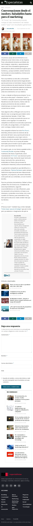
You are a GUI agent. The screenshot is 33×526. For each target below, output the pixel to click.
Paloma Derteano (16, 170)
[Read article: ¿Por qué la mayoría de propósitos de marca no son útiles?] (5, 308)
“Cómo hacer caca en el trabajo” (11, 209)
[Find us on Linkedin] (19, 485)
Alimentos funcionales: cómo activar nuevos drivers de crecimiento (22, 427)
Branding (4, 494)
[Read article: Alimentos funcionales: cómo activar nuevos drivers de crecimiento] (10, 427)
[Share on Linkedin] (20, 53)
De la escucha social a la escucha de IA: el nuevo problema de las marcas (22, 418)
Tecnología (26, 507)
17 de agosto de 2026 (21, 449)
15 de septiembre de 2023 (23, 28)
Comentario (5, 335)
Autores (9, 519)
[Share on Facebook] (5, 53)
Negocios (25, 494)
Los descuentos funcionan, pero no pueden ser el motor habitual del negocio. (21, 455)
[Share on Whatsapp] (12, 53)
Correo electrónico (7, 363)
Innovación (7, 7)
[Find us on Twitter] (7, 485)
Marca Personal (14, 495)
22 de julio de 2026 (15, 310)
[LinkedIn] (7, 276)
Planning (25, 497)
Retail (24, 502)
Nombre (4, 356)
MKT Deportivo (15, 508)
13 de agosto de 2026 (16, 288)
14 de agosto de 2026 (21, 459)
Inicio (2, 7)
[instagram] (9, 276)
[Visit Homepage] (16, 2)
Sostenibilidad (27, 504)
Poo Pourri (25, 130)
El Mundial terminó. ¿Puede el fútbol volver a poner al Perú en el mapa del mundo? (20, 300)
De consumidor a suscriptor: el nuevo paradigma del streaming (21, 437)
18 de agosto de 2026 (21, 431)
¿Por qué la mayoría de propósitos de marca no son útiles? (20, 307)
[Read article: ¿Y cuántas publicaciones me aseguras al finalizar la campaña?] (10, 408)
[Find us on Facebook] (2, 485)
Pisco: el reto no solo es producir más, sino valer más (20, 285)
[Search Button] (31, 2)
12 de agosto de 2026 (16, 295)
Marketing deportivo (15, 501)
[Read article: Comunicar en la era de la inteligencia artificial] (5, 293)
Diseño (3, 502)
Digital (3, 499)
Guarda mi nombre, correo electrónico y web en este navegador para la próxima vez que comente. (16, 380)
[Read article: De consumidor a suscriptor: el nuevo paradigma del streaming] (10, 436)
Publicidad (26, 499)
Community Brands (7, 151)
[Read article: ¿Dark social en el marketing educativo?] (10, 447)
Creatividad (4, 497)
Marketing (15, 498)
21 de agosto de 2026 (21, 413)
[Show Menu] (2, 2)
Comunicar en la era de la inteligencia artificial (18, 292)
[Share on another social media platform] (28, 53)
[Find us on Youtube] (15, 485)
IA (1, 507)
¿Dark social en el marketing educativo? (21, 446)
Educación (4, 504)
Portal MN (15, 519)
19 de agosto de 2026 (21, 422)
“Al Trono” (14, 156)
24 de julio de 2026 (15, 304)
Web (2, 371)
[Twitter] (5, 276)
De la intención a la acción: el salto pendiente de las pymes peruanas (22, 398)
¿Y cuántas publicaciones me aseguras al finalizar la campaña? (21, 409)
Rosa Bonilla (10, 28)
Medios (14, 505)
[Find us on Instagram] (11, 485)
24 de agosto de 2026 (21, 403)
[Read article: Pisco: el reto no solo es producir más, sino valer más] (5, 286)
